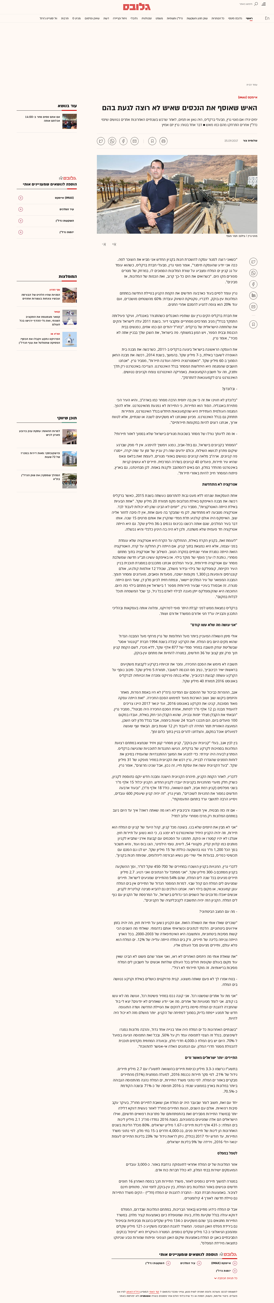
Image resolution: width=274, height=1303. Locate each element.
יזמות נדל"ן (223, 1271)
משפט (159, 18)
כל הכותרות (218, 18)
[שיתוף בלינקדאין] (253, 295)
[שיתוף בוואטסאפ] (112, 141)
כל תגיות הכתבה (227, 1278)
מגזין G (76, 18)
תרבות (65, 18)
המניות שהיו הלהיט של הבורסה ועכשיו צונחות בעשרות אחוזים (40, 297)
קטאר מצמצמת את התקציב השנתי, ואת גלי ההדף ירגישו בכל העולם (39, 320)
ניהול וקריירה (120, 18)
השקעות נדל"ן (154, 1263)
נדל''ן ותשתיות (175, 18)
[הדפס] (163, 141)
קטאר (57, 311)
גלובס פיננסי (235, 18)
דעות (106, 18)
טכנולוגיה (147, 18)
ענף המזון (55, 289)
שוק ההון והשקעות (197, 18)
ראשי (249, 18)
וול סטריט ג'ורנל (48, 18)
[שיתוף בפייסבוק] (123, 141)
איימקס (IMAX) (247, 97)
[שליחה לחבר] (135, 141)
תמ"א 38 (55, 333)
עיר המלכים (187, 1263)
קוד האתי (154, 1291)
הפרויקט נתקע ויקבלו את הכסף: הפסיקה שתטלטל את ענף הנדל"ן (39, 341)
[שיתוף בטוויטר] (101, 141)
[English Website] (267, 18)
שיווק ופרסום (92, 18)
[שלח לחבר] (253, 307)
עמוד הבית (252, 84)
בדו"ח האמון (133, 1291)
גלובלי (134, 18)
